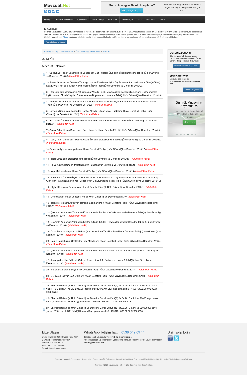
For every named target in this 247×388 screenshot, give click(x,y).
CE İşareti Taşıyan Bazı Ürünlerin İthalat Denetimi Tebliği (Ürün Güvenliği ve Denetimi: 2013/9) (98, 275)
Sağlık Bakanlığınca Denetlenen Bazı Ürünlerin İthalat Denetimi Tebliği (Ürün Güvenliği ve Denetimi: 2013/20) (105, 130)
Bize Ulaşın (150, 19)
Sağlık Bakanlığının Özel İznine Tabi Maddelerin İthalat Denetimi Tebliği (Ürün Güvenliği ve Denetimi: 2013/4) (106, 241)
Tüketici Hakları (150, 359)
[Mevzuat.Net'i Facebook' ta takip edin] (170, 337)
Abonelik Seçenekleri (64, 19)
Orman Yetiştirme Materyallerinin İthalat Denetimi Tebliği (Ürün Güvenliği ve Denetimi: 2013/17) (97, 149)
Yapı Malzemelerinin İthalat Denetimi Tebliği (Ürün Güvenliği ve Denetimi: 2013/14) (93, 171)
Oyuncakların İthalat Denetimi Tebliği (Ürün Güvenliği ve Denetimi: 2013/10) (89, 196)
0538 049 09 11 (133, 332)
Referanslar (112, 19)
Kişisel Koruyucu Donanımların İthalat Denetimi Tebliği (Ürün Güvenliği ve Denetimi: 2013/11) (98, 187)
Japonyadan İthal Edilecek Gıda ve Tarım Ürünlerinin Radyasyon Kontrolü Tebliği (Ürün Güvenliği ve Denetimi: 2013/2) (99, 261)
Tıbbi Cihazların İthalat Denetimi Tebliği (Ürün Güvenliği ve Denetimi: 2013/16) (90, 158)
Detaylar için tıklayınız (132, 10)
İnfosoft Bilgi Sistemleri (128, 365)
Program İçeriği (98, 19)
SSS (140, 19)
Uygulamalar (82, 19)
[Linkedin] (57, 10)
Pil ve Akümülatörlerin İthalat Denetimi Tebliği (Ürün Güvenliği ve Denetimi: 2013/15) (93, 164)
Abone (65, 37)
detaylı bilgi (186, 122)
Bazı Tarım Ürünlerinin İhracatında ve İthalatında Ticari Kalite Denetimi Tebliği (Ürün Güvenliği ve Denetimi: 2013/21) (102, 122)
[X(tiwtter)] (49, 10)
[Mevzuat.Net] (57, 5)
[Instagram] (53, 10)
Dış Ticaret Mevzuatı (64, 51)
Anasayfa (47, 19)
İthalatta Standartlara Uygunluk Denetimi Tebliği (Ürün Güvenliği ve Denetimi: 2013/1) (94, 269)
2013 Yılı (106, 51)
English (162, 19)
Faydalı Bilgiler (128, 19)
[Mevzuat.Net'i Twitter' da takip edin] (176, 337)
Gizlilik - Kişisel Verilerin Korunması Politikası (174, 359)
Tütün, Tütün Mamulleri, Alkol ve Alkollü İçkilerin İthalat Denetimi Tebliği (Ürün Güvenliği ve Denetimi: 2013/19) (105, 139)
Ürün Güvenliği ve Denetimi (88, 51)
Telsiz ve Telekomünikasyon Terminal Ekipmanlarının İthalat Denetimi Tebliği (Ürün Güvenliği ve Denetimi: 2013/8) (102, 204)
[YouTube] (45, 10)
